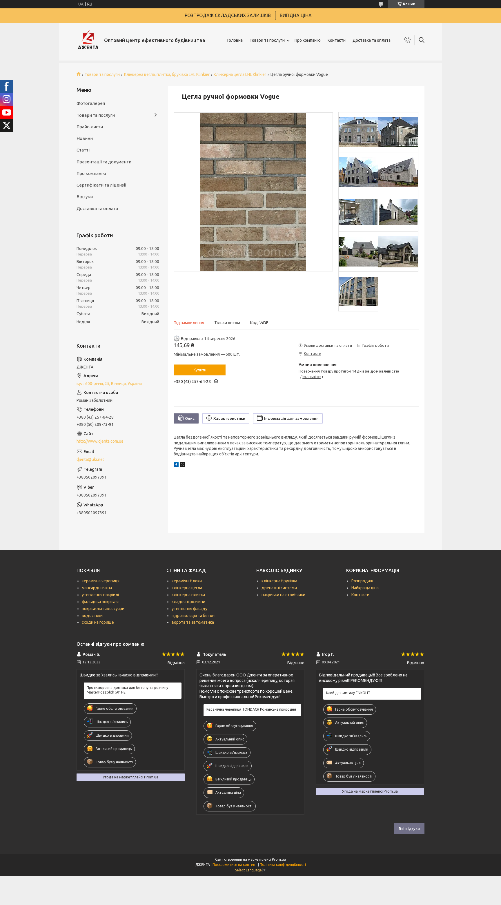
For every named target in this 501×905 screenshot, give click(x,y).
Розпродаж (362, 581)
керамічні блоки (187, 581)
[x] (182, 465)
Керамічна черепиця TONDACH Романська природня (251, 709)
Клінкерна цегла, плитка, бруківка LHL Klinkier (167, 74)
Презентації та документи (104, 161)
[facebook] (176, 465)
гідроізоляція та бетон (193, 615)
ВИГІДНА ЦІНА (296, 15)
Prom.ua (279, 859)
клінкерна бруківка (279, 581)
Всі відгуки (409, 828)
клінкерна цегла (187, 587)
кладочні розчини (188, 601)
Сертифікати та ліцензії (101, 185)
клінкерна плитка (188, 594)
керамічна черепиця (100, 581)
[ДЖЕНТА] (88, 40)
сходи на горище (98, 622)
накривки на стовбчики (283, 594)
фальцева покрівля (100, 601)
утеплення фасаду (189, 608)
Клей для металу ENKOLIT (348, 693)
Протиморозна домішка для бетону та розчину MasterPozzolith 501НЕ (127, 690)
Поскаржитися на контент (235, 864)
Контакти (337, 40)
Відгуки (85, 196)
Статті (83, 149)
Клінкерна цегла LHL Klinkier (240, 74)
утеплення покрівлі (100, 594)
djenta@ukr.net (90, 459)
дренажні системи (279, 587)
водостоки (92, 615)
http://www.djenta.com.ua (100, 441)
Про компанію (308, 40)
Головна (235, 40)
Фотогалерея (91, 103)
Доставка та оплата (372, 40)
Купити (199, 370)
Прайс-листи (90, 126)
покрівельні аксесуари (103, 608)
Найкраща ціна (365, 587)
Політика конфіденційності (283, 864)
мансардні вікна (97, 587)
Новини (85, 138)
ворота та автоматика (193, 622)
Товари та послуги (267, 40)
